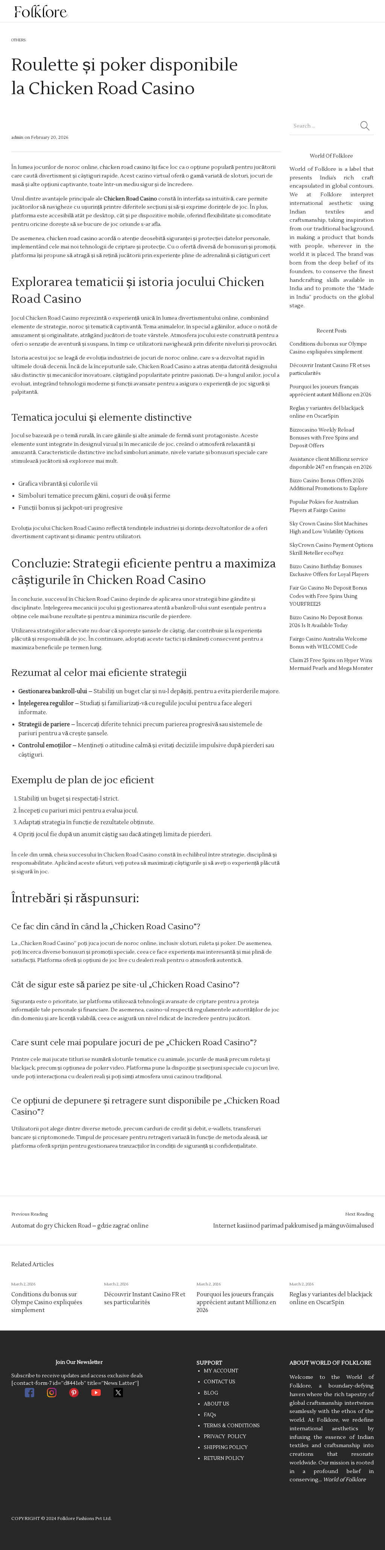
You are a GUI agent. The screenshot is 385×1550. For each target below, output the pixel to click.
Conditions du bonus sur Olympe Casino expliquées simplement (46, 1302)
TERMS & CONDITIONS (232, 1426)
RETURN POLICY (224, 1458)
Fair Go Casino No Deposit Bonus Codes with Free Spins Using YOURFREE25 (328, 596)
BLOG (211, 1393)
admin (17, 137)
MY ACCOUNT (221, 1371)
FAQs (210, 1415)
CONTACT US (219, 1382)
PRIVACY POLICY (225, 1437)
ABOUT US (216, 1404)
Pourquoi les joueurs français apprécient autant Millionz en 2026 (236, 1302)
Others (18, 40)
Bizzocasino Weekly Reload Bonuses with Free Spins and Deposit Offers (324, 438)
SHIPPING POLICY (226, 1448)
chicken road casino (125, 167)
